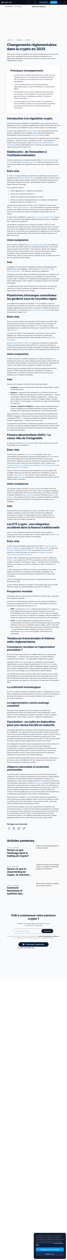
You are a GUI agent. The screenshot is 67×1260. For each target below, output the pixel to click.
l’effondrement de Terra (28, 162)
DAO (48, 456)
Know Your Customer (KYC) (37, 310)
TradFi (52, 534)
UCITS (34, 606)
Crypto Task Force (19, 475)
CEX (36, 303)
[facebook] (9, 828)
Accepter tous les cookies (49, 1249)
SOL (33, 548)
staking (9, 560)
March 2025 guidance (20, 207)
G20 (49, 664)
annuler (22, 477)
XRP (37, 548)
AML (24, 312)
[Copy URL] (24, 828)
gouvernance (28, 495)
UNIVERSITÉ (9, 6)
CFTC (37, 326)
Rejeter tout (50, 1254)
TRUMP (28, 550)
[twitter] (14, 828)
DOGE (22, 550)
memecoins (10, 550)
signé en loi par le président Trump (42, 217)
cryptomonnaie (32, 131)
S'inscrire (54, 2)
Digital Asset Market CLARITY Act (20, 343)
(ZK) (42, 692)
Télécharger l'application (35, 944)
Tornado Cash (29, 454)
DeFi (32, 145)
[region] (50, 1246)
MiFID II (27, 609)
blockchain (35, 135)
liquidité (25, 631)
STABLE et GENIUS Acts (25, 178)
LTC (46, 548)
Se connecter (44, 2)
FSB (42, 664)
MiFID (30, 603)
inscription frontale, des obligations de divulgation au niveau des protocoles (32, 465)
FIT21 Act (14, 330)
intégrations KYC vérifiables (19, 467)
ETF (29, 147)
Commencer (47, 931)
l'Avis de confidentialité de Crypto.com (48, 936)
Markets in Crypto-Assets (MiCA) (37, 245)
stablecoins (38, 143)
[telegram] (19, 828)
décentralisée (26, 443)
